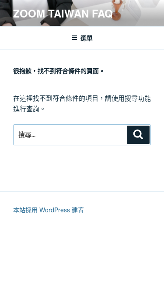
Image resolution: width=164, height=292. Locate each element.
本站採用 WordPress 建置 (48, 209)
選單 (86, 37)
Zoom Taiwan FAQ (63, 13)
